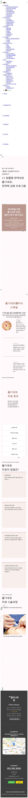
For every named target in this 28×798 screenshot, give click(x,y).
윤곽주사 (8, 47)
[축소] (23, 746)
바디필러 (8, 35)
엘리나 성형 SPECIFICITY (13, 38)
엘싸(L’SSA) (9, 34)
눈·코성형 (5, 37)
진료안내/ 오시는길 (11, 83)
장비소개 (8, 82)
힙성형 (8, 31)
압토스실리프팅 (10, 22)
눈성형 (8, 40)
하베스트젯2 (9, 10)
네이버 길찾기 (11, 782)
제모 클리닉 (9, 56)
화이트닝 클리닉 (10, 53)
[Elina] (1, 1)
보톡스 (8, 46)
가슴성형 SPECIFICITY (12, 7)
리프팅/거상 (6, 17)
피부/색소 (5, 52)
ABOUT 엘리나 (7, 74)
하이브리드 (9, 14)
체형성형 (8, 28)
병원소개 (7, 791)
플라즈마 (8, 68)
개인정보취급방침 (16, 791)
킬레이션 (8, 70)
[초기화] (23, 748)
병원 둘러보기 (9, 80)
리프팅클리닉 (9, 20)
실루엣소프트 (9, 23)
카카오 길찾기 (19, 782)
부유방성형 (9, 16)
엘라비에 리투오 (10, 49)
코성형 (8, 41)
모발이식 (8, 62)
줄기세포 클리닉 (10, 67)
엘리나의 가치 (9, 77)
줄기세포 (5, 64)
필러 (7, 44)
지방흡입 (8, 32)
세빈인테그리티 (10, 13)
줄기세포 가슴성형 (11, 8)
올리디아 (8, 50)
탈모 (4, 59)
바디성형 (5, 26)
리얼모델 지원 (9, 88)
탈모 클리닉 (9, 61)
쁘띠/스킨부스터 (7, 43)
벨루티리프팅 (9, 25)
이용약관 (11, 791)
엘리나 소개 (9, 76)
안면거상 (8, 19)
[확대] (23, 743)
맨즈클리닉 (6, 71)
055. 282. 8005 (14, 768)
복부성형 (8, 29)
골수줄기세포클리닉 (11, 65)
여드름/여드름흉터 (11, 55)
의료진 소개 (9, 79)
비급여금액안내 (22, 791)
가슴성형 (5, 5)
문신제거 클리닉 (10, 58)
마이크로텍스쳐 (10, 11)
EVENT (5, 85)
